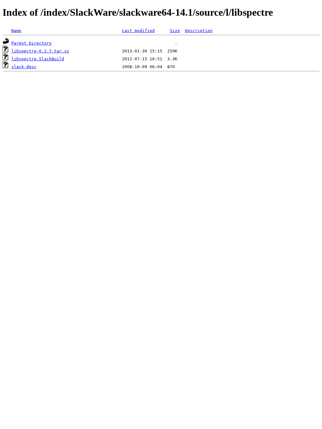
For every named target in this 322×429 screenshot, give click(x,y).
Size (175, 30)
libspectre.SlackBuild (37, 59)
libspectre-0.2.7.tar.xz (40, 51)
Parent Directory (31, 43)
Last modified (138, 30)
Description (199, 30)
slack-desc (23, 66)
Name (16, 30)
